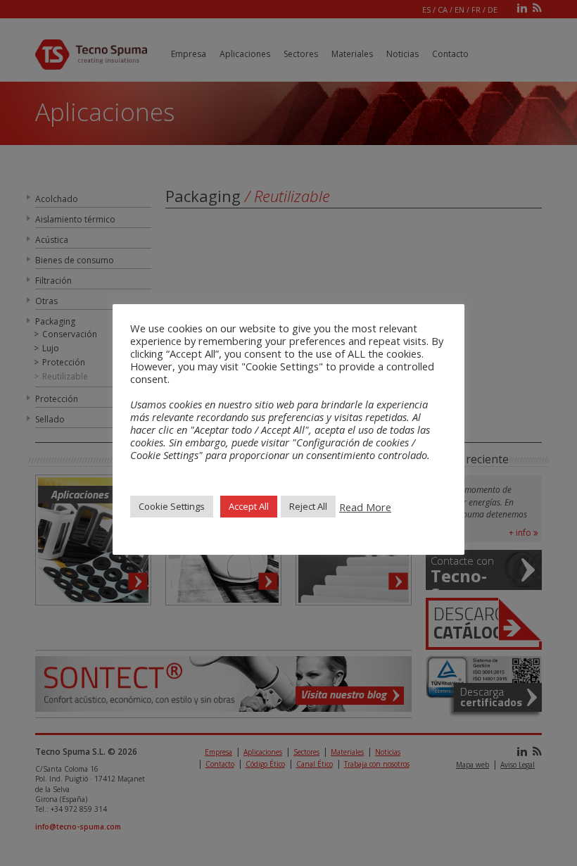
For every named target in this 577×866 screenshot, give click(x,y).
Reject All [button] (308, 506)
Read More (365, 507)
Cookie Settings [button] (172, 506)
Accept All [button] (249, 506)
